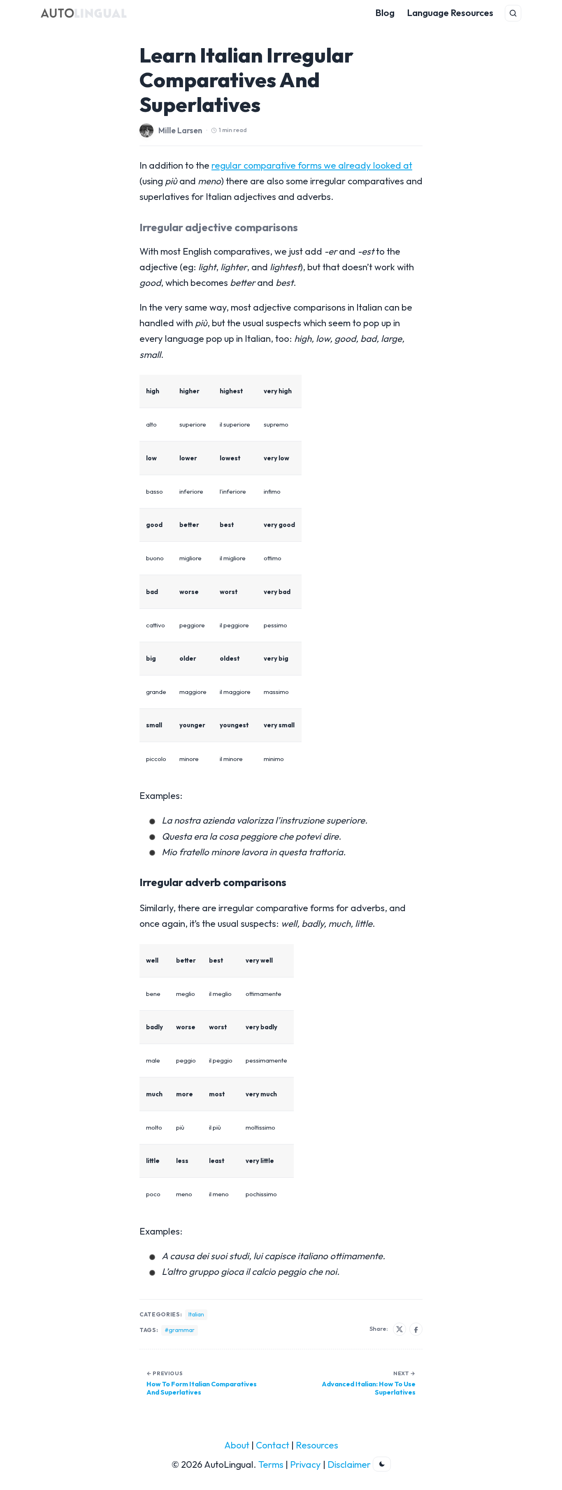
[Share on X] (399, 1329)
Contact (272, 1445)
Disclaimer (349, 1464)
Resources (317, 1445)
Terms (270, 1464)
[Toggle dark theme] (382, 1464)
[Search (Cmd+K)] (513, 13)
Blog (385, 13)
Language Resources (450, 13)
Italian (196, 1314)
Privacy (305, 1464)
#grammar (180, 1330)
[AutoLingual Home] (84, 13)
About (236, 1445)
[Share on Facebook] (416, 1329)
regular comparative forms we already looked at (311, 165)
